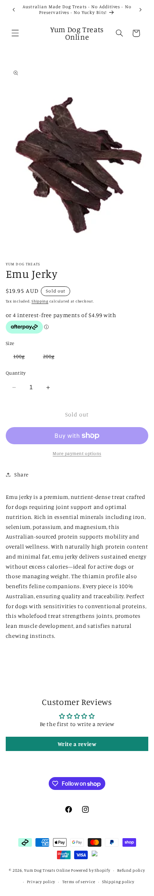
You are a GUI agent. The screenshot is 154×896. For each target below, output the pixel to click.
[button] (15, 33)
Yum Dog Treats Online (47, 870)
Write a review (77, 743)
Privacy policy (41, 881)
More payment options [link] (77, 453)
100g (22, 358)
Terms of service (78, 881)
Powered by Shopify (90, 870)
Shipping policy (118, 881)
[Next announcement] (140, 9)
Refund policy (131, 870)
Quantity (15, 373)
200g (52, 358)
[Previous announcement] (13, 9)
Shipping (40, 301)
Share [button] (21, 474)
